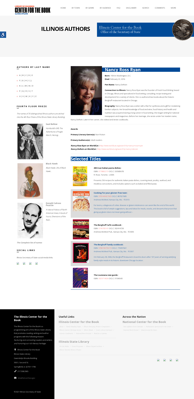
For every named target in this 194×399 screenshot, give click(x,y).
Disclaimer (131, 8)
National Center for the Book (144, 322)
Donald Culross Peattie (53, 204)
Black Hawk (52, 163)
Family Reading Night (73, 326)
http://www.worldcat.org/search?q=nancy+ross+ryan (121, 145)
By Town (76, 8)
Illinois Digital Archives (94, 346)
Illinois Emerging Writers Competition (97, 326)
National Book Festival (83, 333)
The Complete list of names (29, 242)
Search (145, 8)
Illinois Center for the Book (79, 322)
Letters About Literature (104, 330)
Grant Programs (77, 346)
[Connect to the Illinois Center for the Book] (145, 28)
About (61, 326)
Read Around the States (149, 330)
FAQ (118, 8)
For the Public (64, 346)
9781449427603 (105, 196)
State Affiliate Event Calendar (133, 326)
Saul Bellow (51, 124)
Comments (160, 8)
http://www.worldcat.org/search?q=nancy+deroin (117, 149)
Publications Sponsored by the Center (158, 326)
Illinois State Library (74, 342)
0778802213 (104, 171)
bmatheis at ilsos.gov (26, 378)
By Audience (105, 8)
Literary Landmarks (66, 333)
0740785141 (104, 228)
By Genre (90, 8)
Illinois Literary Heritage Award (70, 330)
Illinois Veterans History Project (70, 350)
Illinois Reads (88, 330)
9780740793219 (105, 248)
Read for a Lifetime (100, 333)
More (173, 8)
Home (63, 8)
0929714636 (104, 278)
